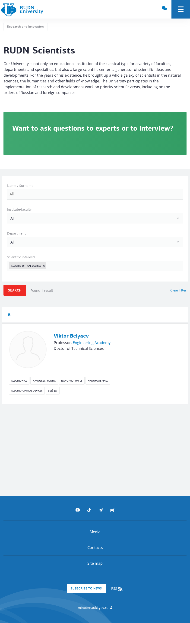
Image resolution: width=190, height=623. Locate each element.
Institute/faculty (19, 209)
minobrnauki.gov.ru (93, 607)
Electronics (19, 380)
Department (16, 233)
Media (95, 531)
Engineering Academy (92, 342)
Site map (95, 563)
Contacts (95, 547)
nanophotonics (71, 380)
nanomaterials (98, 380)
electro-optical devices (27, 390)
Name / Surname (20, 185)
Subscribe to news (86, 588)
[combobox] (95, 194)
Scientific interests (21, 257)
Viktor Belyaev (71, 336)
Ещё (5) (52, 390)
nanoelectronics (44, 380)
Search (15, 290)
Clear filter (178, 290)
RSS (114, 588)
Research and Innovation (25, 26)
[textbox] (48, 265)
